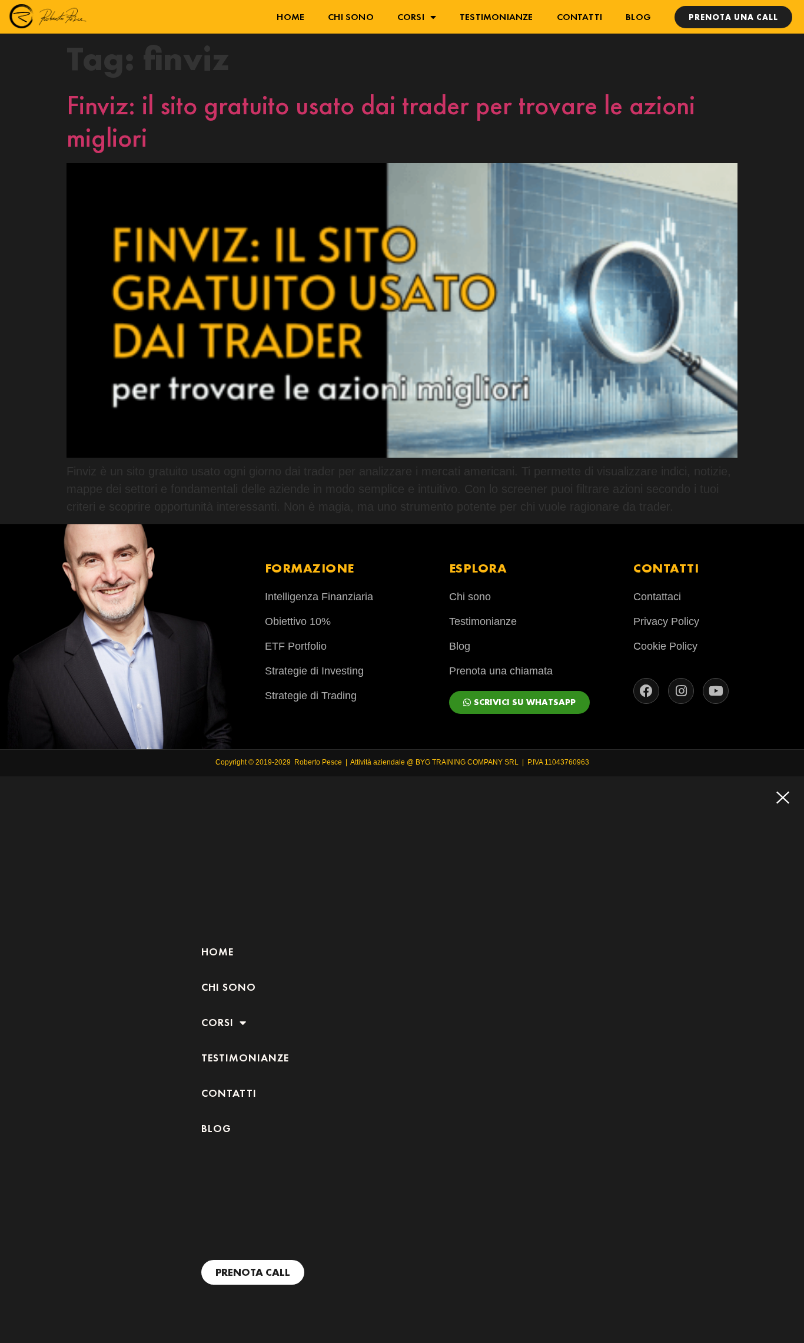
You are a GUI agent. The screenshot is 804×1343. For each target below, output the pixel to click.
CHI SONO (351, 17)
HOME (290, 17)
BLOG (638, 17)
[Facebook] (646, 691)
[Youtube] (716, 691)
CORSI (410, 17)
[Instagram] (681, 691)
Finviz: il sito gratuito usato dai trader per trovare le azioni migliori (381, 121)
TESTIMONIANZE (496, 17)
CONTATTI (580, 17)
